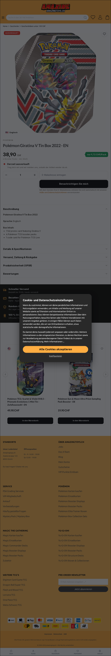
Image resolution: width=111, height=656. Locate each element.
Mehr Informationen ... (54, 341)
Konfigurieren (55, 356)
